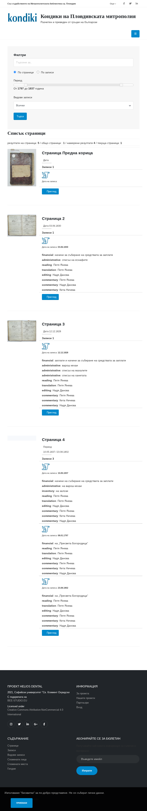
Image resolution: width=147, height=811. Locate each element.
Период (18, 80)
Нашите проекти (85, 698)
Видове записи (23, 97)
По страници (25, 72)
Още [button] (112, 3)
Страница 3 (53, 324)
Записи (11, 750)
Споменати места (17, 764)
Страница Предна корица (67, 153)
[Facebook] (124, 3)
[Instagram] (11, 724)
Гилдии (11, 768)
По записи (47, 72)
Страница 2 (53, 218)
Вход (79, 707)
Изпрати (87, 770)
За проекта (82, 693)
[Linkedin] (136, 3)
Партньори (82, 702)
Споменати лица (16, 759)
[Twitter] (130, 3)
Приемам (21, 803)
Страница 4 (53, 439)
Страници (12, 745)
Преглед (51, 191)
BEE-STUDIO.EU (17, 700)
